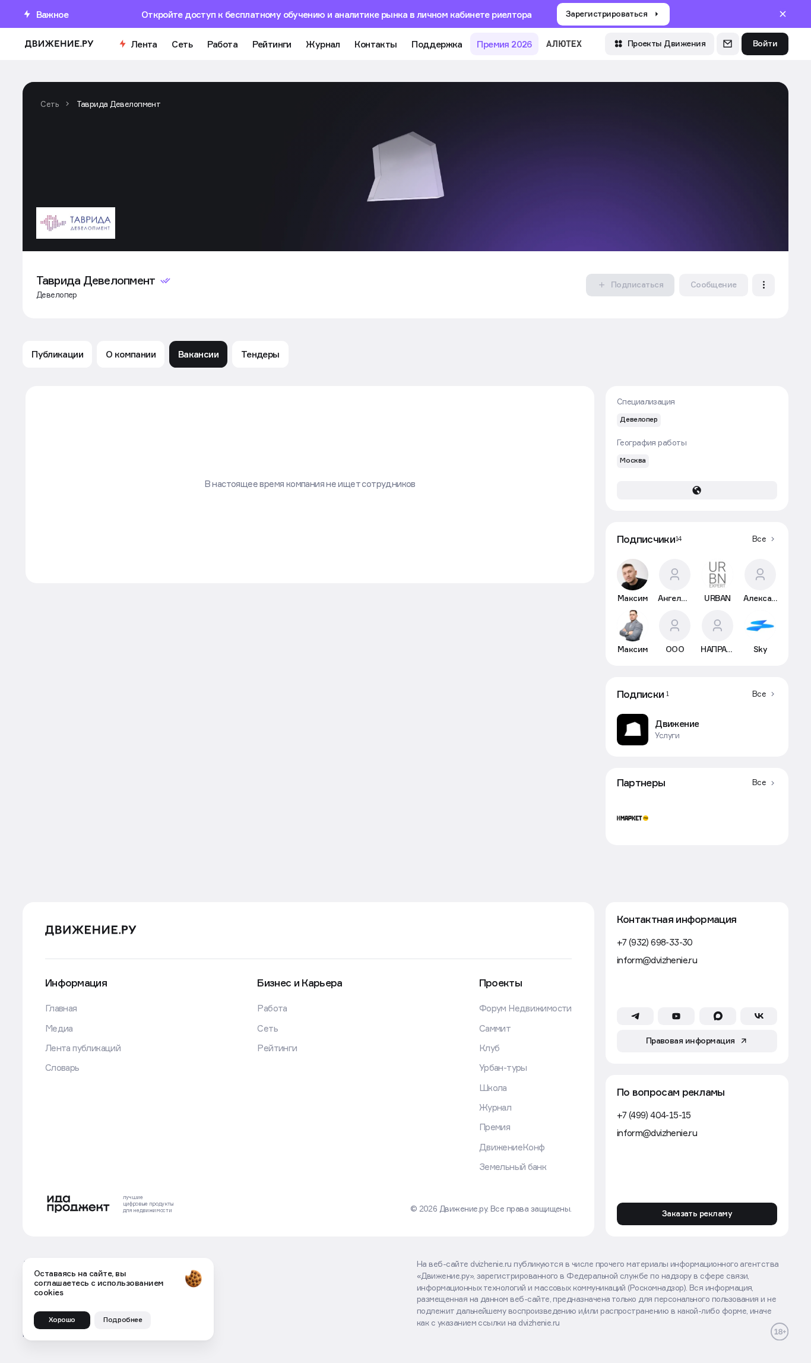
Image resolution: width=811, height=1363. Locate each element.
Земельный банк (513, 1166)
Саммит (495, 1028)
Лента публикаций (83, 1047)
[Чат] (728, 44)
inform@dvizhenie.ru (657, 959)
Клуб (489, 1047)
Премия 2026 (504, 44)
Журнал (323, 44)
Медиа (59, 1028)
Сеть (182, 44)
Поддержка (436, 44)
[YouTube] (676, 1016)
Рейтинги (272, 44)
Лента (144, 44)
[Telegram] (635, 1016)
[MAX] (717, 1016)
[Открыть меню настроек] (763, 285)
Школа (493, 1087)
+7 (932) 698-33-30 (655, 942)
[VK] (758, 1016)
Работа (222, 44)
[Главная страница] (59, 43)
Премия (494, 1126)
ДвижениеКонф (512, 1146)
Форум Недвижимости (525, 1008)
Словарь (62, 1067)
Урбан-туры (503, 1067)
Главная (61, 1008)
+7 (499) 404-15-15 (654, 1114)
